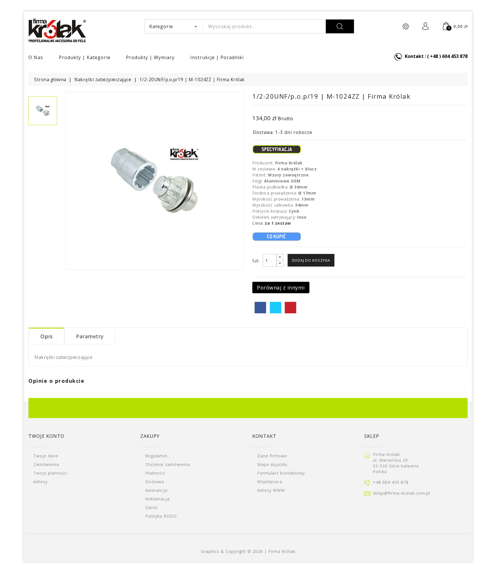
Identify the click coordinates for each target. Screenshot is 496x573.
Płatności (155, 473)
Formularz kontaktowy (281, 473)
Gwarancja (156, 490)
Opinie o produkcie (56, 380)
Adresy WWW (271, 490)
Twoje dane (45, 456)
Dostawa (154, 481)
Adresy (40, 481)
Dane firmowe (272, 456)
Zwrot (151, 507)
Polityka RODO (161, 516)
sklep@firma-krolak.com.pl (401, 493)
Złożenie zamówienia (167, 464)
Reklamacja (157, 499)
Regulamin (156, 456)
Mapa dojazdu (272, 464)
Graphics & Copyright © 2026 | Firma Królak (248, 551)
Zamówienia (46, 464)
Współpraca (269, 481)
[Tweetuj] (275, 307)
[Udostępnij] (260, 307)
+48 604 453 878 (390, 482)
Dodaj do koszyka (311, 260)
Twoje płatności (50, 473)
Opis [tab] (46, 336)
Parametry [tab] (90, 336)
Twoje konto (46, 436)
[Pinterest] (290, 307)
